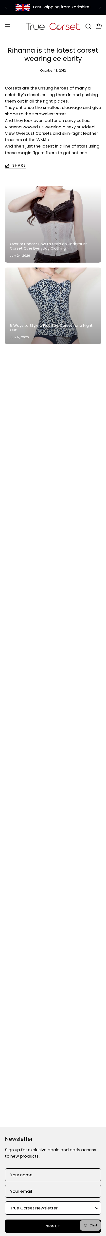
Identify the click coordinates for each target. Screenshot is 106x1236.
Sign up (53, 1226)
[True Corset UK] (53, 26)
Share (19, 165)
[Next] (100, 7)
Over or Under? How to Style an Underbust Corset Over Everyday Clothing (48, 246)
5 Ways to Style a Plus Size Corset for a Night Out (51, 328)
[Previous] (6, 7)
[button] (87, 26)
